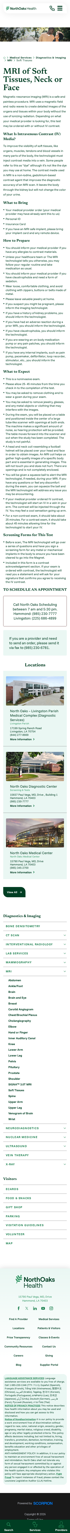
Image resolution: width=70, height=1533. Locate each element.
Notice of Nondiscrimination (20, 1419)
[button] (59, 8)
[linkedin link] (35, 1308)
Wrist (11, 1119)
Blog (18, 1364)
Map (9, 1243)
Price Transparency (18, 1337)
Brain (11, 992)
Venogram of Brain (20, 1113)
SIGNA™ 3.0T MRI (20, 1084)
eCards (12, 1189)
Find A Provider (18, 1319)
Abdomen (14, 980)
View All (12, 892)
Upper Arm (15, 1102)
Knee (11, 1044)
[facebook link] (18, 1308)
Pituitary (14, 1067)
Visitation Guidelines (25, 1225)
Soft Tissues (16, 1090)
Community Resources (18, 1346)
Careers (18, 1355)
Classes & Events (49, 1337)
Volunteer (15, 1234)
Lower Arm (15, 1049)
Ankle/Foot (15, 986)
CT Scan (13, 935)
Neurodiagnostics (22, 1128)
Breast (12, 1003)
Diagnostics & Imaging (51, 57)
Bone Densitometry (23, 926)
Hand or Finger (18, 1032)
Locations (18, 1328)
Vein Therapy (17, 1155)
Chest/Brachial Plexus (22, 1015)
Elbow (12, 1026)
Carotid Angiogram (20, 1009)
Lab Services (17, 953)
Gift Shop (14, 1207)
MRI (9, 60)
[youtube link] (43, 1308)
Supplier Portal (49, 1364)
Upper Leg (15, 1107)
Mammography (19, 962)
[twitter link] (27, 1308)
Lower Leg (15, 1055)
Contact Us (49, 1346)
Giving (49, 1355)
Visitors (10, 1179)
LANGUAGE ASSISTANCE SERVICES (24, 1378)
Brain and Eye (17, 997)
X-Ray (10, 1164)
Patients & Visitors (49, 1328)
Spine (12, 1096)
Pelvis (12, 1061)
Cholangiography (19, 1020)
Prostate (14, 1073)
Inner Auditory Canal (21, 1038)
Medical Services (21, 57)
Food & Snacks (18, 1198)
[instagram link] (51, 1308)
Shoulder (14, 1078)
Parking (13, 1216)
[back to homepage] (4, 57)
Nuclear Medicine (22, 1137)
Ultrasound (16, 1146)
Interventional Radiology (29, 944)
